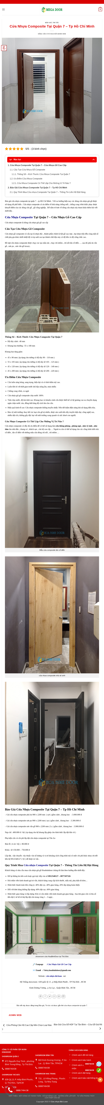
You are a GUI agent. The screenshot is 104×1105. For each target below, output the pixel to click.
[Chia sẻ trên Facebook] (45, 996)
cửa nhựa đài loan (54, 976)
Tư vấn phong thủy (86, 1096)
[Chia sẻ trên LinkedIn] (63, 996)
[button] (3, 9)
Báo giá (48, 22)
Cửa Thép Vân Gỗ (52, 1098)
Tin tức (56, 22)
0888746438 (89, 1064)
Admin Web (61, 34)
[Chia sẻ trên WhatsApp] (40, 996)
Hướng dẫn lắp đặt (67, 1096)
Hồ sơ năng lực (49, 1096)
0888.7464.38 (22, 1090)
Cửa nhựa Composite (36, 865)
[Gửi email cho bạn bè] (54, 996)
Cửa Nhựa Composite (19, 217)
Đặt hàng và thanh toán (30, 1096)
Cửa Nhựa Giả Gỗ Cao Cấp (59, 964)
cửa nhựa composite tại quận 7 (75, 1005)
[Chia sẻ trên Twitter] (50, 996)
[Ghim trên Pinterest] (59, 996)
